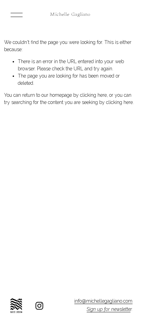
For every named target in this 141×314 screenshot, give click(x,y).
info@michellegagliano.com (103, 301)
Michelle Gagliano (70, 14)
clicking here (93, 95)
